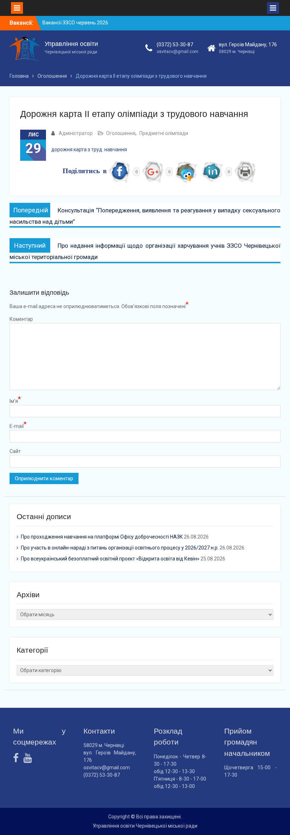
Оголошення (120, 133)
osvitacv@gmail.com (177, 51)
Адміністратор (76, 133)
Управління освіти (71, 43)
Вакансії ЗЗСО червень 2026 (75, 22)
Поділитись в (85, 171)
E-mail (18, 426)
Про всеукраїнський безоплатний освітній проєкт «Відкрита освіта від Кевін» (110, 558)
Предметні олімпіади (163, 133)
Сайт (15, 451)
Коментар (21, 319)
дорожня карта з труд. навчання (89, 149)
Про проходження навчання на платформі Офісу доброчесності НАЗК (102, 537)
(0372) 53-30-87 (175, 44)
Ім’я (15, 401)
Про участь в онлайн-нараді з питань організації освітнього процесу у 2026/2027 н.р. (120, 548)
